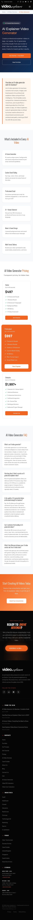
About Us (4, 765)
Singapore (5, 854)
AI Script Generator (7, 779)
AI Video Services (12, 12)
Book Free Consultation (16, 601)
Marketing (5, 822)
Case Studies (6, 761)
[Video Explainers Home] (11, 7)
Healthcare (5, 800)
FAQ (3, 776)
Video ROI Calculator (8, 783)
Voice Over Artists (7, 861)
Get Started (16, 317)
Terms (15, 911)
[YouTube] (25, 1)
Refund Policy (22, 911)
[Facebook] (18, 1)
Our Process (5, 747)
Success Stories (6, 843)
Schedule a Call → (16, 648)
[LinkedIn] (23, 1)
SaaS (3, 797)
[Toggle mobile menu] (30, 7)
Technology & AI (6, 819)
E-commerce (5, 829)
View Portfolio (16, 62)
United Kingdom (6, 851)
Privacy (9, 911)
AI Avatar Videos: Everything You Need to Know (15, 721)
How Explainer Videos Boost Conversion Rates (15, 727)
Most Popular (16, 366)
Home (3, 12)
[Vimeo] (31, 1)
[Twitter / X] (28, 1)
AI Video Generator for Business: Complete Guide (15, 709)
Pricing (4, 754)
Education (5, 808)
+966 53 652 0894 (6, 887)
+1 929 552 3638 (6, 877)
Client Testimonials (7, 840)
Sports (4, 826)
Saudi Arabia (5, 858)
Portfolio (4, 743)
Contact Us (16, 413)
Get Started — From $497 (16, 55)
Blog (3, 768)
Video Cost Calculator (8, 787)
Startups (4, 815)
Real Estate (5, 811)
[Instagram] (20, 1)
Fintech (4, 804)
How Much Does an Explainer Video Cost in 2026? (15, 715)
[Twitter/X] (18, 692)
